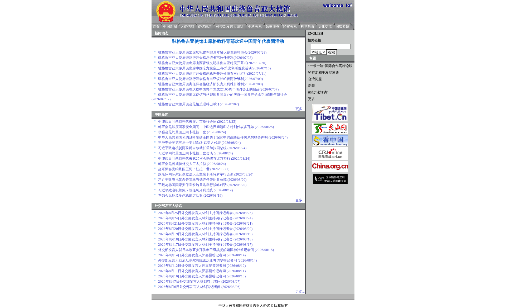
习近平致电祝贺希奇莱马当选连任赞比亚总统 (192, 180)
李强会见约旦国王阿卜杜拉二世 (182, 132)
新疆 (311, 86)
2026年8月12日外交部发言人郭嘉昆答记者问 (192, 266)
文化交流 (325, 27)
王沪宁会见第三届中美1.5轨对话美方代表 (189, 143)
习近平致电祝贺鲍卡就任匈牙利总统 (185, 190)
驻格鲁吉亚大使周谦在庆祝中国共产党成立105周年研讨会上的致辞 (209, 89)
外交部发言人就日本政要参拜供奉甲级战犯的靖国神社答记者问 (206, 250)
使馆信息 (205, 27)
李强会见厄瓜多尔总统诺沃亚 (180, 195)
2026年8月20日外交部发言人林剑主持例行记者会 (195, 229)
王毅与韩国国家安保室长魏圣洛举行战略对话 (192, 185)
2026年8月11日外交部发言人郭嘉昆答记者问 (192, 271)
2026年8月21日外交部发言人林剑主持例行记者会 (195, 223)
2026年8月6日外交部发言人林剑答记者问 (189, 287)
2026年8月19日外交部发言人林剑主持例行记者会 (195, 234)
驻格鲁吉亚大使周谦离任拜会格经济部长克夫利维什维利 (201, 84)
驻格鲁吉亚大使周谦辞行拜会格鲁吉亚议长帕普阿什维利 (201, 79)
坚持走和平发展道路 (323, 72)
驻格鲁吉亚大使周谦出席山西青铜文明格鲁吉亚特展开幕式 (202, 63)
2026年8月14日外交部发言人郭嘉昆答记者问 (192, 255)
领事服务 (272, 27)
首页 (156, 27)
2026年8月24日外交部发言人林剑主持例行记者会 (195, 218)
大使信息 (187, 27)
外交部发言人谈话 (230, 27)
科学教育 (307, 27)
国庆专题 (342, 27)
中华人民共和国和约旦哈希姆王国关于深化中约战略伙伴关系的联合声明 (213, 137)
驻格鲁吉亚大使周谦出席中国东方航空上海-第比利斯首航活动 (205, 68)
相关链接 (313, 40)
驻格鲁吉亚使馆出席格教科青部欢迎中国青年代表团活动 (228, 41)
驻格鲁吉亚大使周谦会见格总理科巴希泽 (189, 104)
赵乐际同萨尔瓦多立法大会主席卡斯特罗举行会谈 (195, 174)
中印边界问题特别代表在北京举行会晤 (187, 122)
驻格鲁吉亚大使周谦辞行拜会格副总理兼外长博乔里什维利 (202, 73)
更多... (312, 99)
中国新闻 (170, 27)
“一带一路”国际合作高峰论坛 (330, 66)
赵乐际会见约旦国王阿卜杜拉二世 (184, 169)
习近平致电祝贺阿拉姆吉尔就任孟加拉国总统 (192, 148)
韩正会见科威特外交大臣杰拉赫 (182, 164)
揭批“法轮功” (318, 92)
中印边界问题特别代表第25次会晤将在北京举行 (194, 158)
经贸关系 (290, 27)
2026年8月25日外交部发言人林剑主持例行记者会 (195, 213)
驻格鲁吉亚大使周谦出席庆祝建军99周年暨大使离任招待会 (202, 52)
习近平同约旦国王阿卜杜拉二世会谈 (185, 153)
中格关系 (255, 27)
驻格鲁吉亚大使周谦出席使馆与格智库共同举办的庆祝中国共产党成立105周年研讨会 (222, 95)
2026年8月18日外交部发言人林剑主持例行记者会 (195, 239)
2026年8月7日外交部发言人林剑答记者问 (189, 281)
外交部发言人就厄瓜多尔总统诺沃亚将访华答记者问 (197, 260)
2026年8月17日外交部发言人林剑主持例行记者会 (195, 245)
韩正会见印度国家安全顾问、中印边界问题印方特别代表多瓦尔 (206, 127)
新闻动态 (161, 33)
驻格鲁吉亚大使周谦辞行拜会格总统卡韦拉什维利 (195, 58)
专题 (312, 58)
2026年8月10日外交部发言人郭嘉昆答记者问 (192, 276)
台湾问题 (315, 79)
